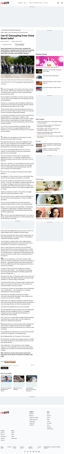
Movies (48, 417)
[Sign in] (62, 3)
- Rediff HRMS (32, 421)
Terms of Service (22, 447)
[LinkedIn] (39, 451)
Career (12, 436)
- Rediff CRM (31, 423)
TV (42, 2)
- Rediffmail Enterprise (34, 417)
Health (12, 432)
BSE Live (2, 432)
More (46, 2)
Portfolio (2, 440)
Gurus (41, 2)
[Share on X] (27, 451)
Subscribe (4, 368)
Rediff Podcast (50, 428)
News (25, 2)
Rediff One (31, 415)
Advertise (9, 446)
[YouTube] (36, 451)
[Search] (58, 3)
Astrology (49, 427)
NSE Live (2, 434)
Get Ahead (49, 423)
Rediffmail (31, 413)
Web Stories (40, 179)
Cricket (48, 421)
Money (30, 2)
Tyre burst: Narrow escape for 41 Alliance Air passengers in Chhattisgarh (49, 125)
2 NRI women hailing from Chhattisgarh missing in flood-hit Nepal (49, 122)
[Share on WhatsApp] (25, 451)
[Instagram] (33, 451)
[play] (49, 186)
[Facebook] (30, 451)
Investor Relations (31, 447)
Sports (48, 419)
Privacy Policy (14, 447)
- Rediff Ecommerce (33, 419)
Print (33, 365)
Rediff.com (49, 446)
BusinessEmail (36, 2)
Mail (22, 2)
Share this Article (7, 44)
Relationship (14, 438)
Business (49, 415)
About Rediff (2, 447)
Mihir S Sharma (5, 41)
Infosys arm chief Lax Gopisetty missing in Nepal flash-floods (50, 136)
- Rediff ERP (31, 425)
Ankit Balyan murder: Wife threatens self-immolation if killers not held (48, 129)
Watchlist (3, 438)
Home (19, 2)
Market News (3, 436)
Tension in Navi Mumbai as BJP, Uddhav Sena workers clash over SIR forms (49, 133)
